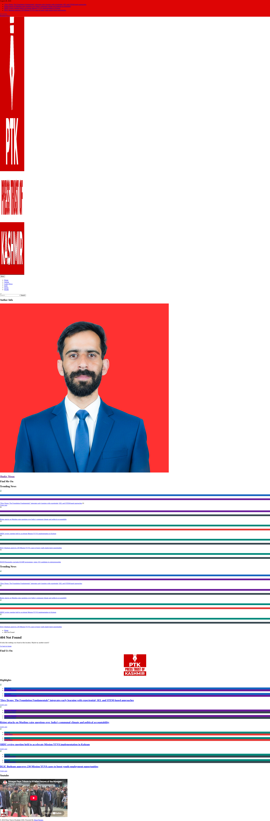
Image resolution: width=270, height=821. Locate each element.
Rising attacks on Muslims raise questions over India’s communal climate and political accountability (37, 6)
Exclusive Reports (5, 499)
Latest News (8, 284)
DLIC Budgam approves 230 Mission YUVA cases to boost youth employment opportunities (35, 10)
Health (6, 289)
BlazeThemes (38, 820)
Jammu (6, 282)
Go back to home (5, 646)
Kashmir (2, 525)
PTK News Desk (4, 515)
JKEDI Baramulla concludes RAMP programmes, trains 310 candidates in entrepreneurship (30, 562)
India (6, 286)
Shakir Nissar (7, 476)
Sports (6, 288)
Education (3, 495)
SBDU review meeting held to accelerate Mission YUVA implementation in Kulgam (32, 8)
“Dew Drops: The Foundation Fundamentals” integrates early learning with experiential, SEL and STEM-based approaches (45, 4)
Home (6, 280)
